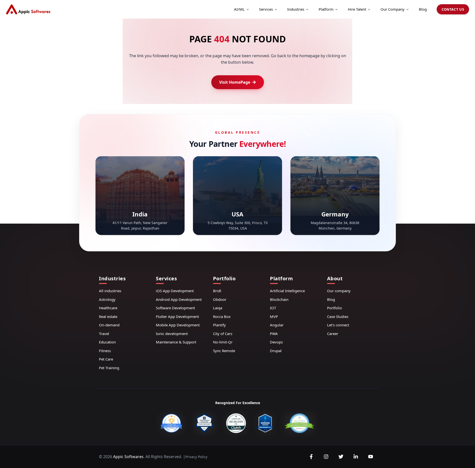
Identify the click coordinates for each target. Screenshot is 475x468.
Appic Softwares (128, 456)
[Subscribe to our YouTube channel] (370, 456)
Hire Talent (357, 9)
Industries (295, 9)
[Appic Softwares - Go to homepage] (28, 9)
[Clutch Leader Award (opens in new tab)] (236, 423)
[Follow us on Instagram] (326, 456)
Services (266, 9)
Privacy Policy (196, 456)
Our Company (392, 9)
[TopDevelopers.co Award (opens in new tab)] (204, 423)
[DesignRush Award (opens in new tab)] (265, 423)
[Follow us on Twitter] (340, 456)
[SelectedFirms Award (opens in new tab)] (299, 423)
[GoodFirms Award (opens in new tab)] (171, 423)
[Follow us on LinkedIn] (355, 456)
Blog (423, 9)
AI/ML (239, 9)
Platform (326, 9)
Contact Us (453, 9)
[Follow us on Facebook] (311, 456)
